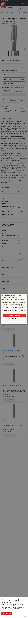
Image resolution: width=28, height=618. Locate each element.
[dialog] (14, 309)
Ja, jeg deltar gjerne (7, 613)
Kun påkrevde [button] (14, 318)
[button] (14, 322)
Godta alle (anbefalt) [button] (14, 315)
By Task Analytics (23, 616)
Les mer (11, 312)
